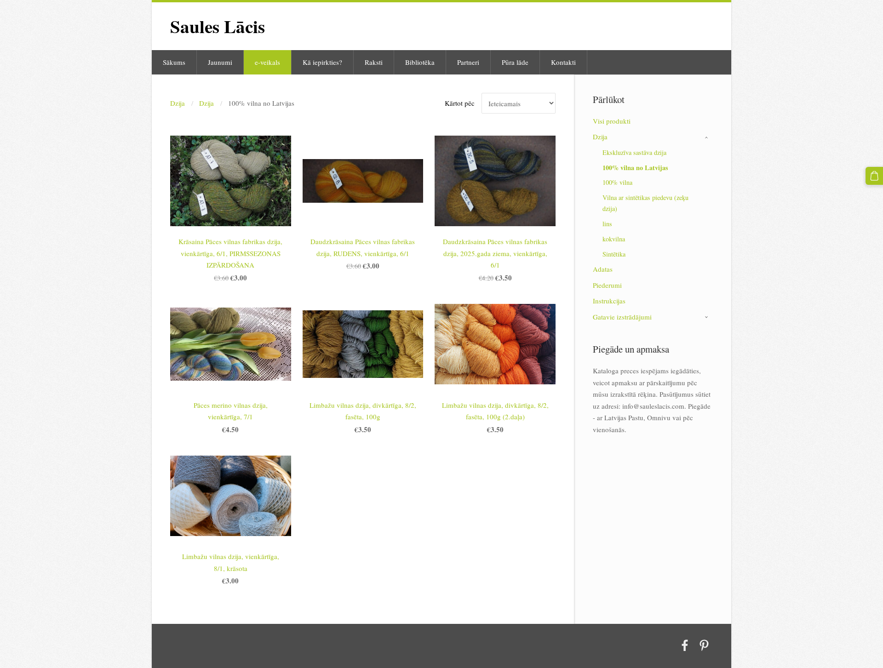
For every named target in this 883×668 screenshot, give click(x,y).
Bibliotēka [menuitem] (420, 62)
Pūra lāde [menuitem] (515, 62)
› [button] (707, 137)
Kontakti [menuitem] (563, 62)
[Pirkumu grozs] (874, 175)
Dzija (177, 103)
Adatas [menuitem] (603, 269)
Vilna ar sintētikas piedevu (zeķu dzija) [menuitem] (645, 203)
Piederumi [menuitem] (607, 285)
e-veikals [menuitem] (267, 62)
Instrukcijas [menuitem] (609, 300)
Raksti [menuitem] (374, 62)
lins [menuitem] (607, 223)
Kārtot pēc (460, 103)
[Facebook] (685, 645)
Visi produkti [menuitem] (612, 121)
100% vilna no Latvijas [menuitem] (635, 167)
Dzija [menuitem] (600, 136)
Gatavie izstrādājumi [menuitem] (622, 316)
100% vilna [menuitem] (617, 182)
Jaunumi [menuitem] (220, 62)
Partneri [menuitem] (468, 62)
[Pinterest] (704, 645)
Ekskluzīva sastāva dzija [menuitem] (634, 152)
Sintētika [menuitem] (613, 254)
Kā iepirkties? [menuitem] (322, 62)
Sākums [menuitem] (174, 62)
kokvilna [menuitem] (613, 238)
